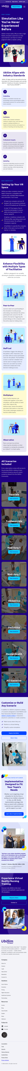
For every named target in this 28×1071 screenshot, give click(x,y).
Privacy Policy (4, 1057)
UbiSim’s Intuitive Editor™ (8, 716)
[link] (7, 942)
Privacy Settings (5, 1060)
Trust (2, 1046)
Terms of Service (5, 1052)
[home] (5, 6)
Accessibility (4, 1043)
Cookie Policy (4, 1054)
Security (3, 1049)
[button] (24, 7)
